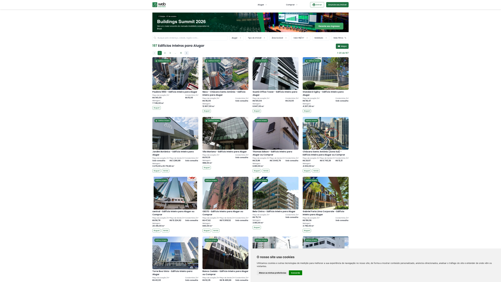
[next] (186, 53)
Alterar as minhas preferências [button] (272, 273)
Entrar (319, 4)
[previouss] (154, 53)
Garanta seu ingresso (329, 26)
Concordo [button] (295, 273)
